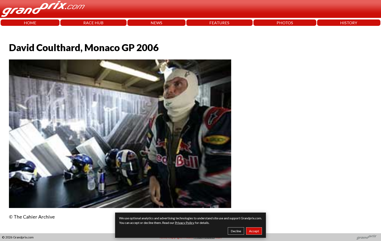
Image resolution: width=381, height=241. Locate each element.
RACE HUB (93, 22)
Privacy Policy (184, 222)
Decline (236, 231)
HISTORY (348, 22)
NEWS (156, 22)
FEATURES (219, 22)
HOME (30, 22)
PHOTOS (285, 22)
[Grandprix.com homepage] (366, 237)
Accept (254, 231)
